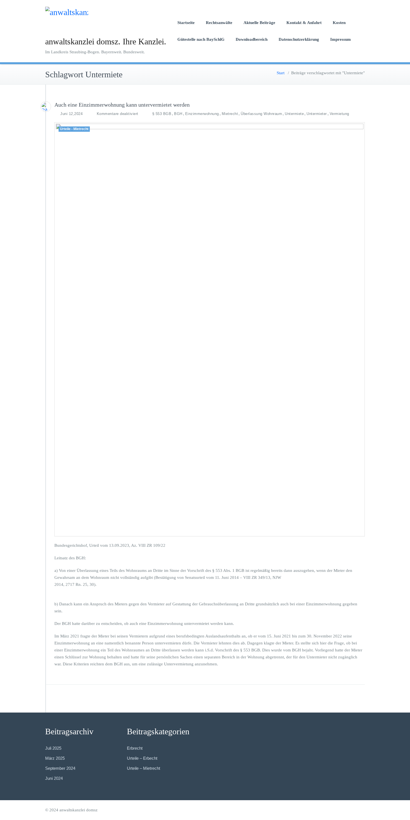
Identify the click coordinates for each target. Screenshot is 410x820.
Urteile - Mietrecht (74, 129)
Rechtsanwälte (219, 22)
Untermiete (294, 114)
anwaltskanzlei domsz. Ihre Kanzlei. (105, 41)
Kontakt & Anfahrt (304, 22)
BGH (178, 114)
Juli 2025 (53, 748)
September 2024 (60, 768)
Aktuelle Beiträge (259, 22)
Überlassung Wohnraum (261, 114)
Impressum (340, 39)
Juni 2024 (54, 778)
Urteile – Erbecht (142, 758)
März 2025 (55, 758)
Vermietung (339, 114)
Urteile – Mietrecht (143, 768)
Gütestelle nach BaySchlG (201, 39)
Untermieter (317, 114)
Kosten (339, 22)
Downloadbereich (251, 39)
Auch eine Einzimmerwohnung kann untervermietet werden (122, 105)
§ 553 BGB (162, 114)
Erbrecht (135, 748)
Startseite (186, 22)
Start (280, 73)
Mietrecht (230, 114)
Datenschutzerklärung (299, 39)
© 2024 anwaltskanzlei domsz (71, 810)
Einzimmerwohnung (202, 114)
